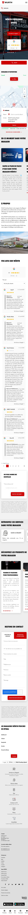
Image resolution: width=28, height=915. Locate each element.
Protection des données (5, 892)
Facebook (3, 857)
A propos (20, 912)
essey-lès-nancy (5, 750)
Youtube (2, 865)
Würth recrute (4, 873)
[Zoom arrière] (24, 92)
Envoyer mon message (16, 697)
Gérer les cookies (4, 895)
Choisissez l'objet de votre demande (11, 641)
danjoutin (3, 742)
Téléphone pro (7, 664)
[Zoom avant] (24, 89)
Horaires (4, 912)
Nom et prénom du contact (10, 654)
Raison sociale (7, 675)
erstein (3, 746)
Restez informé (17, 494)
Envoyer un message (8, 635)
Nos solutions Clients (5, 877)
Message (6, 680)
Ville (5, 659)
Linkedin (2, 861)
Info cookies (3, 887)
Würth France (3, 872)
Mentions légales (4, 890)
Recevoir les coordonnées (20, 635)
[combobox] (14, 283)
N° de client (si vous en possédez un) (13, 648)
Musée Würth (4, 875)
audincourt (4, 735)
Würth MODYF (4, 881)
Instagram (3, 866)
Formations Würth (4, 879)
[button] (26, 2)
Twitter (2, 863)
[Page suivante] (24, 466)
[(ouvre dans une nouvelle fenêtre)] (8, 904)
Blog (2, 859)
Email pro (6, 669)
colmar (3, 738)
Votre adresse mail (8, 484)
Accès (10, 912)
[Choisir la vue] (24, 96)
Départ (4, 114)
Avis (15, 912)
